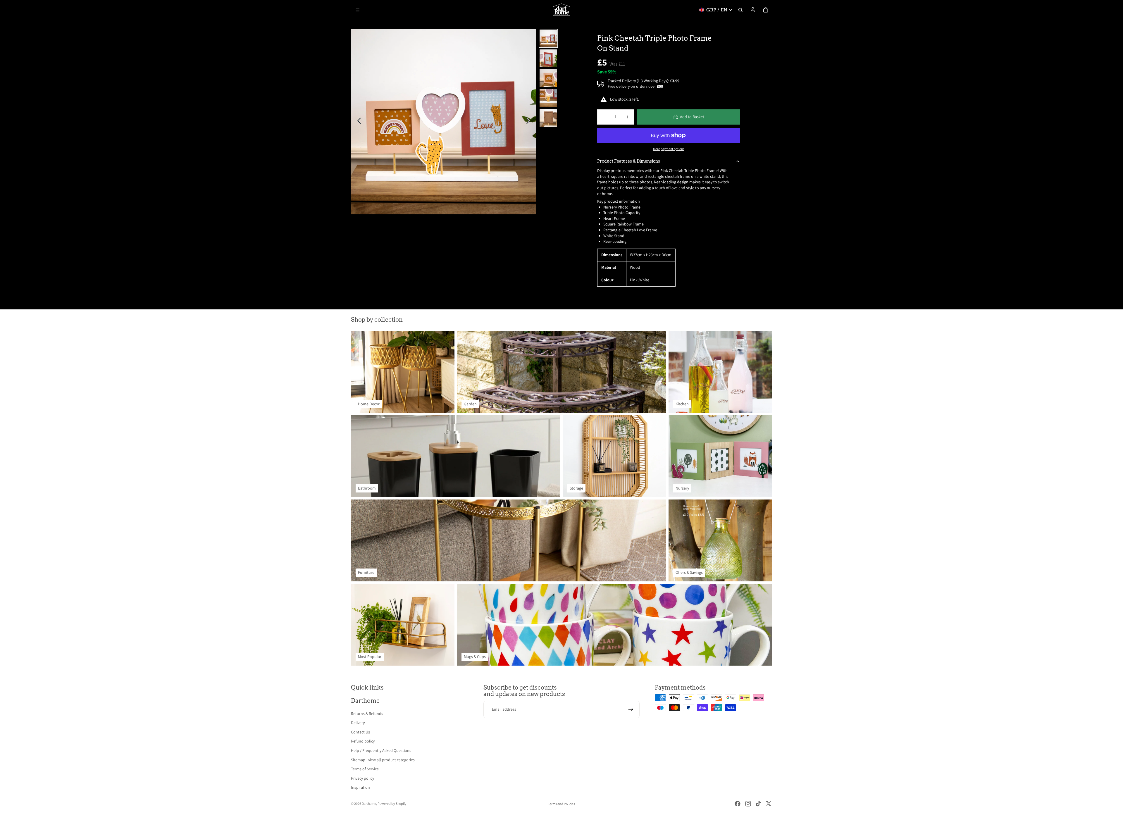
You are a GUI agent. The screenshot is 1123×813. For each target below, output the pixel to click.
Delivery (358, 722)
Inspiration (360, 787)
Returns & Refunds (367, 713)
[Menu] (357, 10)
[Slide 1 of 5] (548, 38)
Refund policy (363, 741)
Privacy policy (362, 778)
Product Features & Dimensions (628, 161)
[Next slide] (529, 121)
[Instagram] (748, 803)
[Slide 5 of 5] (548, 118)
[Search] (740, 10)
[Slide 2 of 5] (548, 58)
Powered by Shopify (392, 803)
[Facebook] (737, 803)
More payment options (668, 149)
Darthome (369, 803)
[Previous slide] (357, 121)
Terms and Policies (561, 804)
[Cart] (765, 10)
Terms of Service (365, 768)
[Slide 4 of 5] (548, 98)
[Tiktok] (758, 803)
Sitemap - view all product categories (383, 759)
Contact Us (360, 732)
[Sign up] (631, 709)
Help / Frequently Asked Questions (381, 750)
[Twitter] (768, 803)
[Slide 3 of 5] (548, 78)
